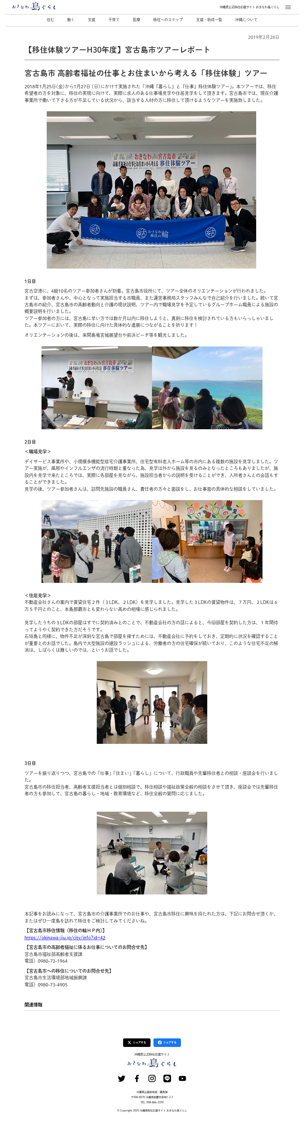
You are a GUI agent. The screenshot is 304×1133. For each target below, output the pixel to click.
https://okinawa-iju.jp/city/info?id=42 (64, 937)
